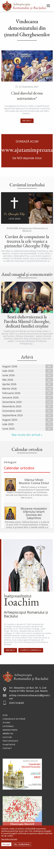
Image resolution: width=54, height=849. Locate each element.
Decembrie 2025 (12, 402)
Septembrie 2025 (12, 415)
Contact (7, 748)
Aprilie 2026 (9, 384)
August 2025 (9, 419)
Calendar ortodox (19, 467)
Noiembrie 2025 (11, 406)
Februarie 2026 (11, 393)
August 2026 (9, 366)
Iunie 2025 (8, 428)
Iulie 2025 (8, 424)
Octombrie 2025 (12, 411)
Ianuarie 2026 (10, 397)
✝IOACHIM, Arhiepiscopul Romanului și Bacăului (27, 229)
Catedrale (8, 726)
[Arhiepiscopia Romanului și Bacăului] (25, 676)
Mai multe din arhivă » (27, 435)
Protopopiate (10, 740)
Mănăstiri (8, 733)
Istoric (6, 722)
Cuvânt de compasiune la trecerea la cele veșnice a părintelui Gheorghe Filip (27, 241)
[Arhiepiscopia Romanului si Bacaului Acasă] (24, 5)
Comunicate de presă (14, 719)
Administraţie (10, 729)
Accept (6, 844)
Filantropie (9, 744)
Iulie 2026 (8, 370)
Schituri (7, 737)
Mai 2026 (7, 379)
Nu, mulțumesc (22, 844)
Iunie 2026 (8, 375)
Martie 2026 (9, 388)
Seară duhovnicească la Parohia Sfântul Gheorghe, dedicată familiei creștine (27, 321)
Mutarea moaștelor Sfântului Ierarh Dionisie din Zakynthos (34, 513)
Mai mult (27, 120)
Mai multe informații (9, 839)
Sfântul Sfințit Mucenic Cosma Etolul (34, 481)
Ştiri (5, 715)
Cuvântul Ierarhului (30, 650)
